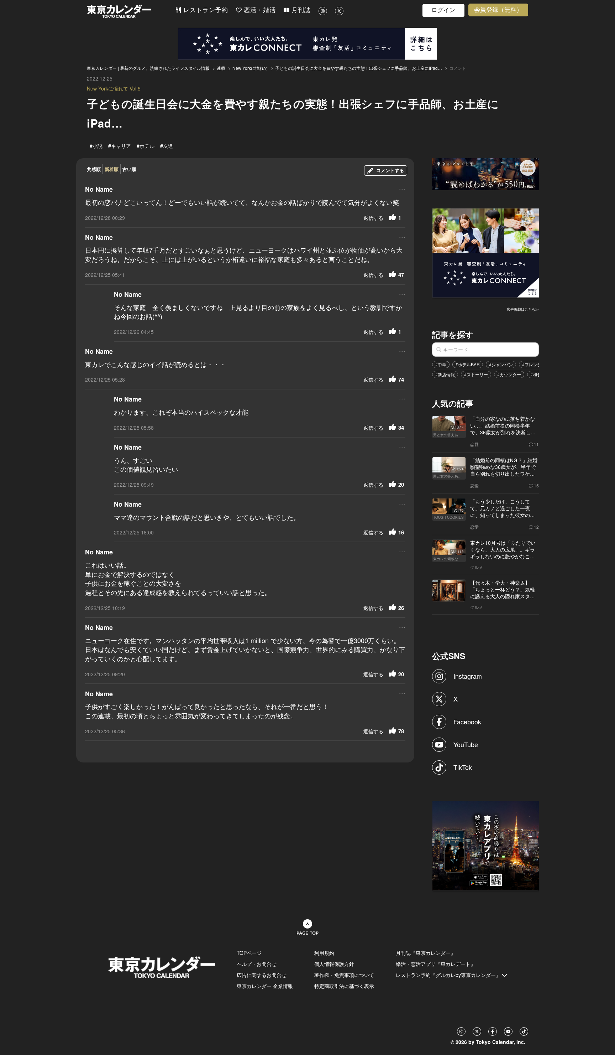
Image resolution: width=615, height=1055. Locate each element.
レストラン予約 (204, 10)
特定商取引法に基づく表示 (344, 985)
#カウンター (509, 374)
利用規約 (324, 952)
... (402, 188)
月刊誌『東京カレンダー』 (426, 952)
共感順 (94, 169)
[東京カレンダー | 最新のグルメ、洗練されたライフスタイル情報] (131, 11)
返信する (373, 217)
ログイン (443, 10)
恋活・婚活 (259, 10)
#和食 (535, 374)
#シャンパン (501, 364)
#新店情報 (445, 374)
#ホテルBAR (468, 364)
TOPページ (249, 952)
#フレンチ (532, 364)
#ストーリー (476, 374)
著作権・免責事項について (344, 974)
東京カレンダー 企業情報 (265, 985)
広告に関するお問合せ (262, 974)
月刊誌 (300, 10)
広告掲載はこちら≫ (523, 309)
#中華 (440, 364)
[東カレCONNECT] (307, 44)
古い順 (129, 169)
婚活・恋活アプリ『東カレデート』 (435, 963)
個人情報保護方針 (334, 963)
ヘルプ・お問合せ (257, 963)
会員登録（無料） (498, 9)
